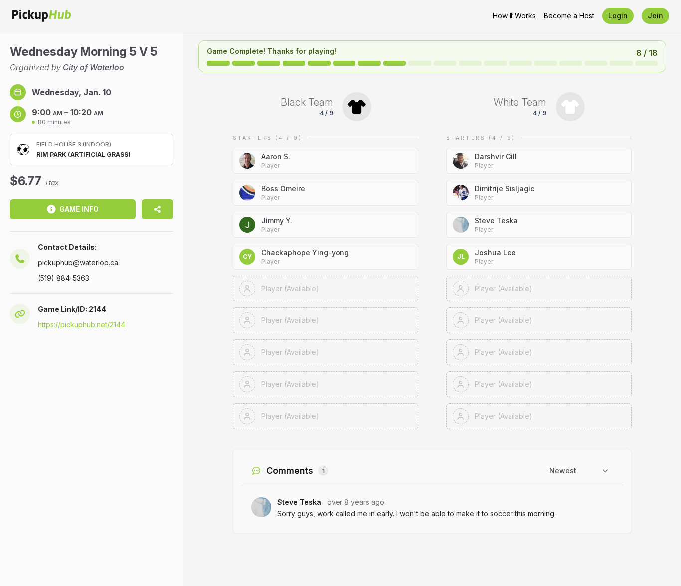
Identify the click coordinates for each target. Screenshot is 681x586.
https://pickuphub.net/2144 (81, 324)
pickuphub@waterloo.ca (78, 262)
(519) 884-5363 (63, 278)
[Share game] (157, 209)
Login (618, 15)
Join (655, 15)
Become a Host (569, 15)
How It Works (514, 15)
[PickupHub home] (41, 16)
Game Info (79, 209)
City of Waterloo (93, 67)
